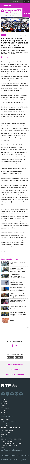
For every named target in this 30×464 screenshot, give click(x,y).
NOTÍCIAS (3, 399)
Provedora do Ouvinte (8, 430)
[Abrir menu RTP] (15, 1)
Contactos (4, 423)
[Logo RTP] (9, 385)
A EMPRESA (4, 437)
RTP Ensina (4, 410)
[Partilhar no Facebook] (1, 57)
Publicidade (11, 457)
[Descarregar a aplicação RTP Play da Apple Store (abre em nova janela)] (10, 357)
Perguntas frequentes (8, 421)
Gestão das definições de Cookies (11, 450)
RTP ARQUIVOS (5, 408)
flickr (21, 394)
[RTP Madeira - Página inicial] (10, 5)
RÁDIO (3, 406)
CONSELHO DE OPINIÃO (7, 441)
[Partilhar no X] (4, 57)
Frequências (15, 369)
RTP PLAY (3, 412)
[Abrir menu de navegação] (28, 5)
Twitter (8, 394)
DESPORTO (4, 401)
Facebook (3, 394)
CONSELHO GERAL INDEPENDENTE (11, 439)
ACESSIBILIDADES (6, 432)
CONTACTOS (4, 426)
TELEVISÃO (4, 403)
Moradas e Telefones (15, 375)
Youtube (16, 394)
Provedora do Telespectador (10, 428)
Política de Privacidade (7, 455)
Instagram (12, 394)
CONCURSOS (5, 419)
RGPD (2, 448)
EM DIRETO (4, 415)
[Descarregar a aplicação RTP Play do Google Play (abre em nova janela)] (19, 357)
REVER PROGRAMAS (6, 417)
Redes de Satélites (15, 364)
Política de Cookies (19, 455)
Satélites (4, 434)
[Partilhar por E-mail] (7, 57)
